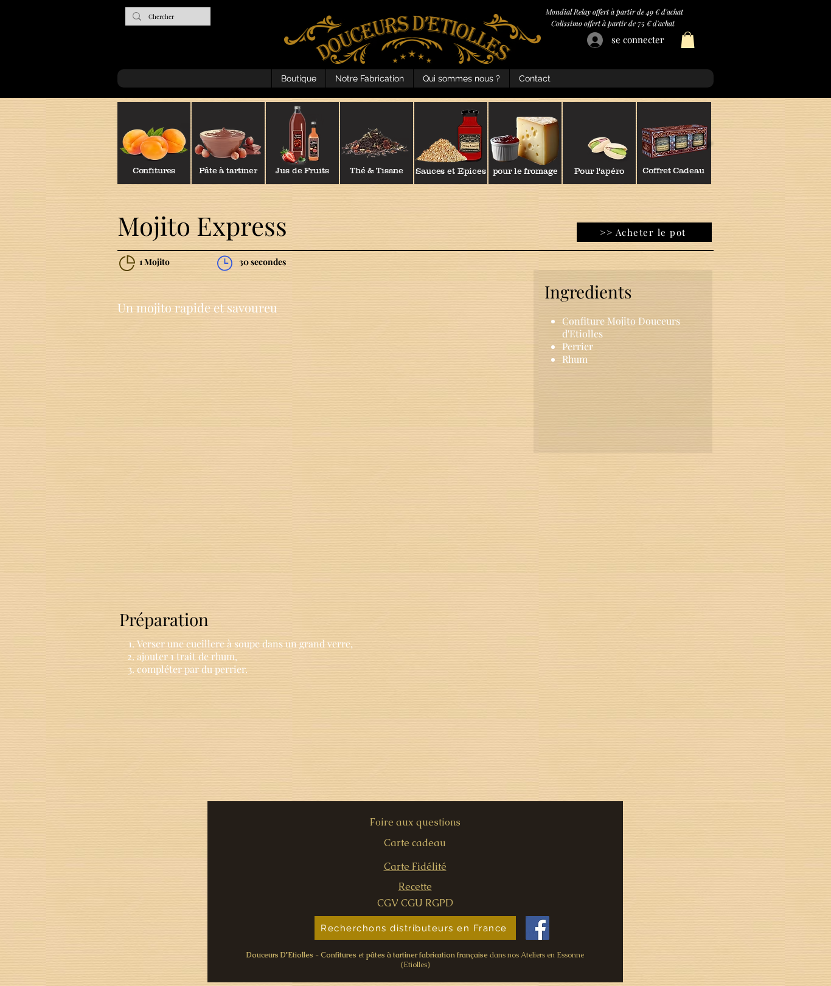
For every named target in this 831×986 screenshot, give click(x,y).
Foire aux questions (415, 822)
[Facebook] (537, 928)
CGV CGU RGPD (415, 903)
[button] (688, 40)
